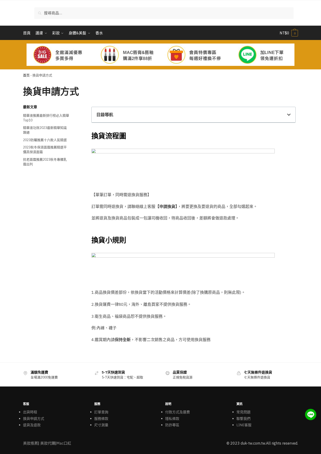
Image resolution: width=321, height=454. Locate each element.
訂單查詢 (101, 412)
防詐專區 (172, 425)
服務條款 (101, 418)
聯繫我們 (243, 418)
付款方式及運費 (177, 412)
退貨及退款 (32, 425)
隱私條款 (172, 418)
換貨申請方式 (33, 418)
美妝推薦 (30, 443)
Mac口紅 (63, 443)
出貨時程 (30, 412)
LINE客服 (243, 425)
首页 (26, 75)
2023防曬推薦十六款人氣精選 (45, 140)
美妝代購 (47, 443)
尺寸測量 (101, 425)
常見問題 (243, 412)
